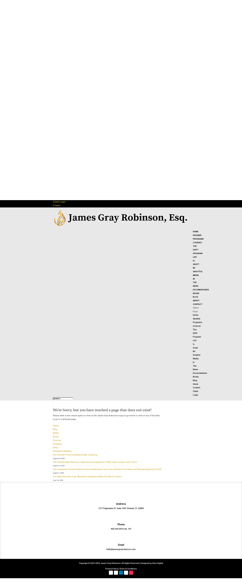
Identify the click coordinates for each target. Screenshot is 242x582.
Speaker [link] (197, 235)
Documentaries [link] (201, 290)
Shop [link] (55, 447)
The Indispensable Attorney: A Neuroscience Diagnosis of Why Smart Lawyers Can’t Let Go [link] (95, 462)
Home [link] (195, 232)
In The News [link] (195, 282)
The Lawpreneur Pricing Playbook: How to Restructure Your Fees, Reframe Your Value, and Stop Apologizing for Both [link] (107, 469)
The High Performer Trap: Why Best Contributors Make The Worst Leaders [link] (87, 476)
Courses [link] (197, 242)
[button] (111, 573)
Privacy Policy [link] (111, 569)
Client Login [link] (59, 202)
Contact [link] (197, 304)
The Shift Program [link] (197, 250)
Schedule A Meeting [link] (62, 451)
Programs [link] (198, 239)
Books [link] (196, 293)
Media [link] (196, 275)
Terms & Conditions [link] (128, 569)
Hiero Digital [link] (157, 563)
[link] (57, 205)
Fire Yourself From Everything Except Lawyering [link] (75, 455)
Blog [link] (195, 297)
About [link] (196, 300)
